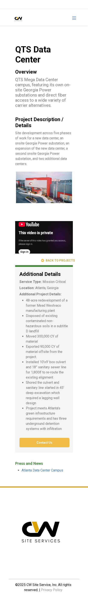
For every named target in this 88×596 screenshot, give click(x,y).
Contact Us (44, 442)
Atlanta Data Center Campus (42, 470)
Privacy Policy (51, 590)
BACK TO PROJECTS (60, 260)
